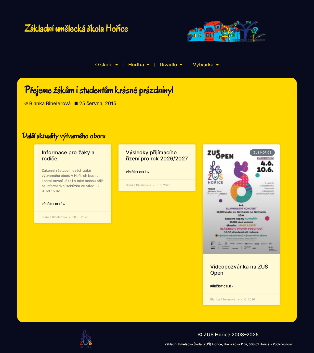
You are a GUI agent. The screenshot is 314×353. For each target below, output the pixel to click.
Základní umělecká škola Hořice (76, 28)
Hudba (136, 65)
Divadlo (168, 65)
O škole (104, 65)
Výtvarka (203, 65)
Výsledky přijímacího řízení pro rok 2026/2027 (157, 155)
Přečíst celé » (53, 204)
